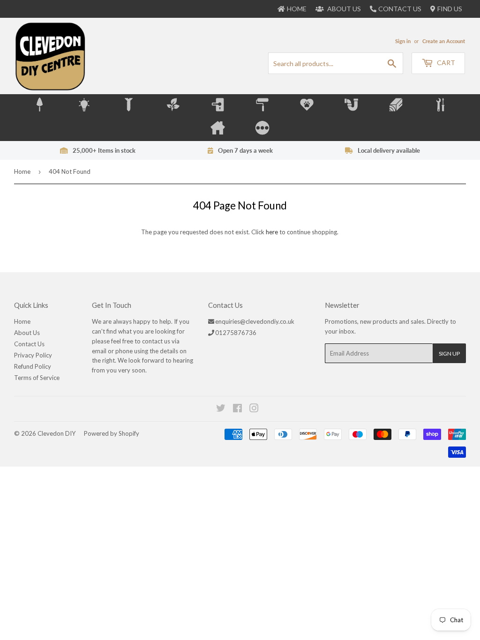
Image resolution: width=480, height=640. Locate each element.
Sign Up (449, 353)
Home (22, 171)
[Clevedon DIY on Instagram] (254, 409)
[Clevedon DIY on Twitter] (221, 409)
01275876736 (235, 332)
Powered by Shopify (111, 433)
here (272, 232)
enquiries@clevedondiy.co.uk (254, 321)
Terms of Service (37, 377)
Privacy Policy (33, 355)
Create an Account (443, 41)
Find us (449, 9)
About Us (27, 332)
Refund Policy (32, 366)
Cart (445, 63)
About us (343, 9)
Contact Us (399, 9)
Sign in (403, 41)
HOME (297, 9)
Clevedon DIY (56, 433)
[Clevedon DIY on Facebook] (237, 409)
